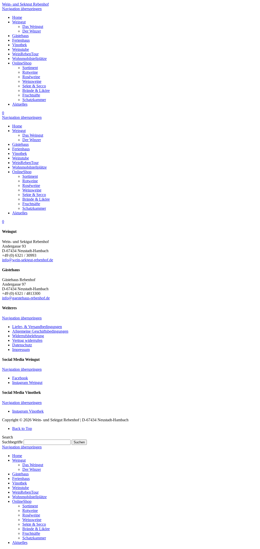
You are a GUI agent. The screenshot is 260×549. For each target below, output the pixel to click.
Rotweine (30, 510)
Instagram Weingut (27, 382)
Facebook (20, 378)
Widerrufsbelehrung (28, 336)
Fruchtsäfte (31, 533)
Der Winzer (31, 469)
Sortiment (30, 506)
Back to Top (22, 428)
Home (17, 456)
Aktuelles (19, 542)
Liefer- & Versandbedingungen (37, 327)
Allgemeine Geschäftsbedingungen (40, 331)
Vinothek (19, 483)
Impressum (21, 349)
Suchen (79, 442)
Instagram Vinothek (28, 411)
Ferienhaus (21, 478)
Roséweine (31, 515)
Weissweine (31, 520)
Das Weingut (32, 465)
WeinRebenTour (25, 492)
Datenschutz (22, 345)
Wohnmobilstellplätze (29, 497)
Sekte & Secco (34, 524)
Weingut (19, 460)
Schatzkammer (34, 538)
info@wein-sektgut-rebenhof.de (27, 260)
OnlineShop (21, 501)
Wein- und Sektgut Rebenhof (25, 4)
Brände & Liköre (36, 529)
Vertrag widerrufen (27, 340)
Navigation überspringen (22, 9)
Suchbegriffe (12, 442)
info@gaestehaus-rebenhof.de (26, 298)
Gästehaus (20, 474)
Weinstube (20, 488)
